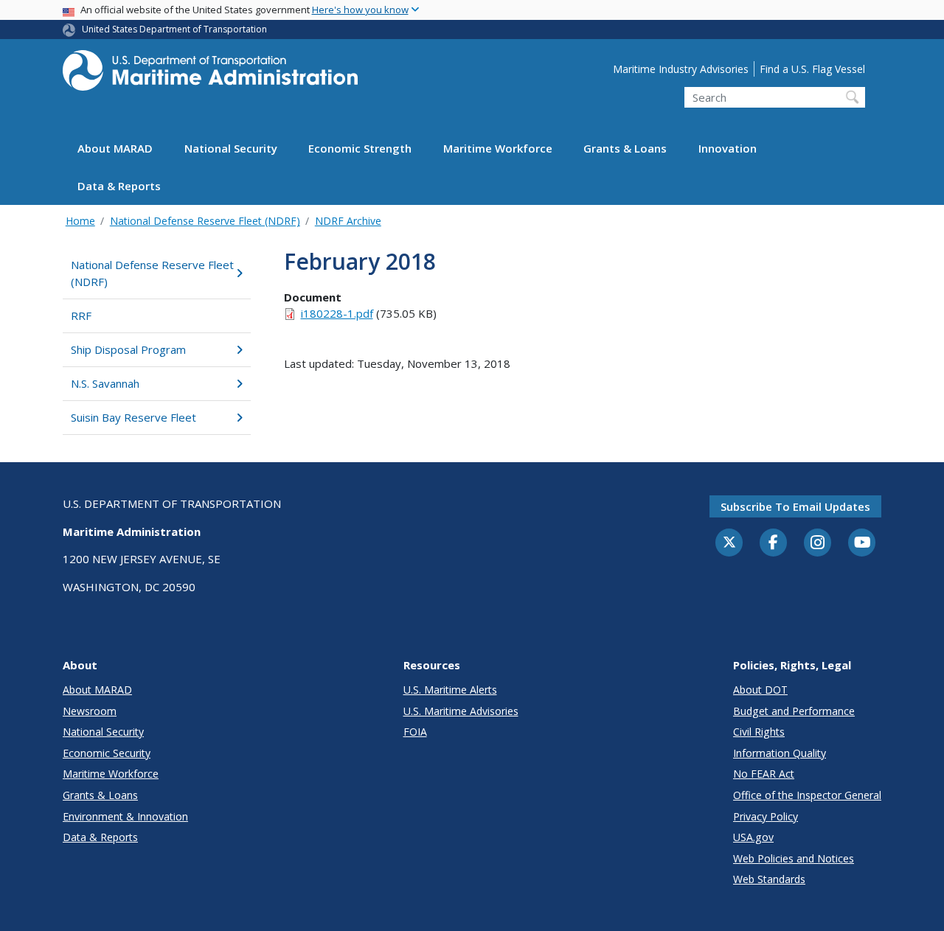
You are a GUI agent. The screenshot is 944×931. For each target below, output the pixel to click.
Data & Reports (119, 186)
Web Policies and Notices (793, 858)
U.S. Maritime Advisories (460, 711)
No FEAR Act (763, 774)
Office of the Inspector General (807, 795)
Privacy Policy (765, 816)
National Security (230, 149)
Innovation (727, 149)
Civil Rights (759, 732)
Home (80, 221)
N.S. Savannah (105, 383)
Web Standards (769, 879)
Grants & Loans (625, 149)
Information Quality (779, 753)
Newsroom (90, 711)
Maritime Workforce (497, 149)
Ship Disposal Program (128, 349)
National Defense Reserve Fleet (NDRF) (205, 221)
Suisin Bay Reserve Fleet (133, 417)
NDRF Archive (348, 221)
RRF (81, 315)
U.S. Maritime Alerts (450, 690)
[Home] (210, 75)
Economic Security (106, 753)
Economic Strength (360, 149)
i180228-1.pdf (337, 313)
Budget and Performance (794, 711)
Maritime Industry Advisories (681, 69)
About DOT (760, 690)
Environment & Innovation (125, 816)
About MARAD (115, 149)
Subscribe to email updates (795, 506)
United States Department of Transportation (174, 29)
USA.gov (753, 837)
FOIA (415, 732)
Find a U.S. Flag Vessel (812, 69)
